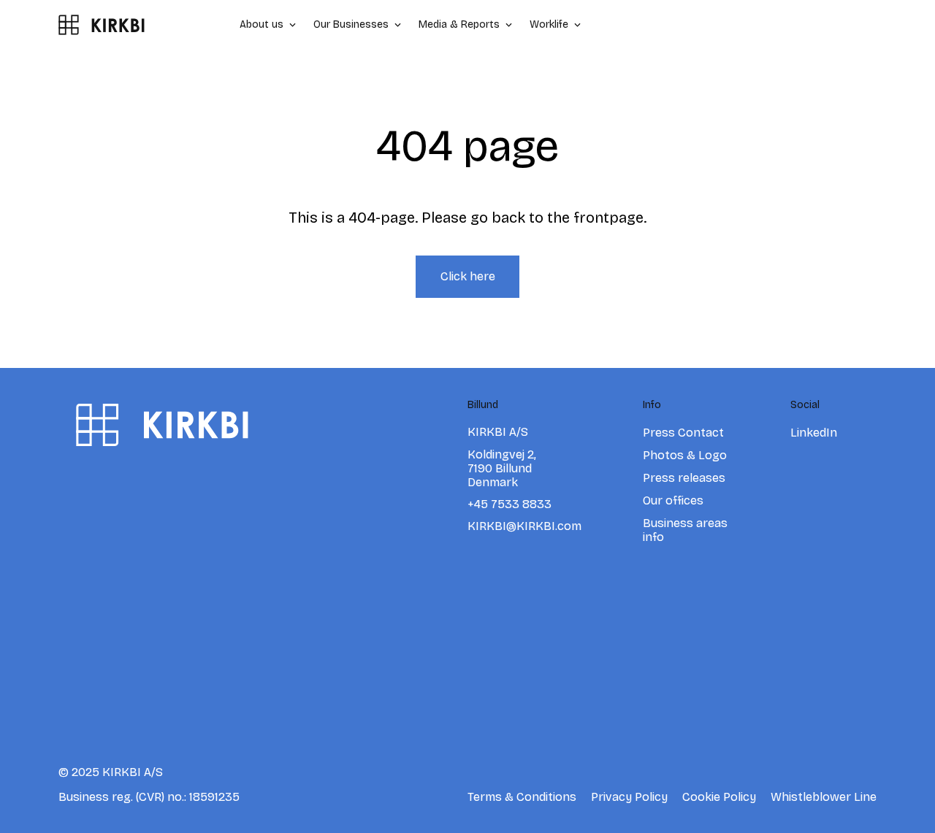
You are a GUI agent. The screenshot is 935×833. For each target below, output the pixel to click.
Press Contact (683, 432)
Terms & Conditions (522, 797)
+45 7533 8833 (510, 504)
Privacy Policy (629, 797)
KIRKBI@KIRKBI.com (524, 526)
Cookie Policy (719, 797)
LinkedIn (813, 432)
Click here (467, 276)
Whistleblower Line (824, 797)
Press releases (684, 478)
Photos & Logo (685, 455)
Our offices (673, 500)
